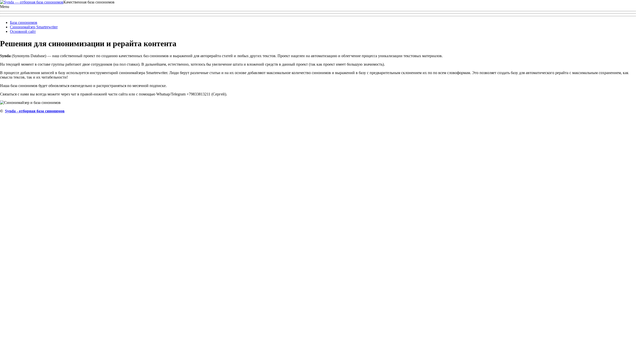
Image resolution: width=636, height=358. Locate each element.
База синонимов (23, 22)
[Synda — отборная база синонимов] (31, 2)
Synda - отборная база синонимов (35, 111)
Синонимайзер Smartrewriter (34, 27)
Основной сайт (23, 31)
